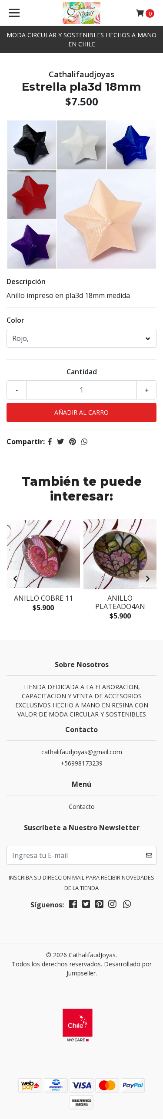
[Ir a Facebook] (73, 906)
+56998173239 (81, 763)
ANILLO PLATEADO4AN (120, 602)
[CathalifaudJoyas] (82, 13)
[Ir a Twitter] (86, 906)
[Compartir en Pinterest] (72, 441)
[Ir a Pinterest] (99, 906)
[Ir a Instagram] (112, 906)
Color (15, 320)
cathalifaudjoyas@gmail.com (81, 752)
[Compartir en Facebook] (50, 441)
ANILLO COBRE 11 (43, 598)
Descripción (26, 281)
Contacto (82, 806)
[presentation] (15, 578)
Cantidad (82, 371)
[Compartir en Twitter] (60, 441)
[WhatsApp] (127, 906)
